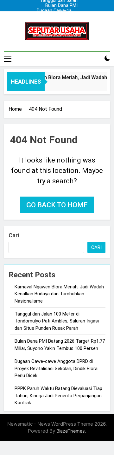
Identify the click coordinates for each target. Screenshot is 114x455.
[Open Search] (96, 58)
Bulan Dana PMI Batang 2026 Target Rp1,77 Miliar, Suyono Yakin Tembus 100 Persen (57, 5)
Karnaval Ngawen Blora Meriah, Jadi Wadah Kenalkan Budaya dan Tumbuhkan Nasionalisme (59, 15)
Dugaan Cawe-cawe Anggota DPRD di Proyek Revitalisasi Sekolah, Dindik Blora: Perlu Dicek (57, 10)
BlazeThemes (70, 431)
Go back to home (57, 205)
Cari (14, 235)
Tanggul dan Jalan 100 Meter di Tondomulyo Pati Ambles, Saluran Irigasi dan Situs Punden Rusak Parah (59, 20)
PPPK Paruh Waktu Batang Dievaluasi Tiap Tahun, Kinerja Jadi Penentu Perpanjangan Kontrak (58, 395)
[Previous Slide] (96, 6)
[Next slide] (105, 6)
